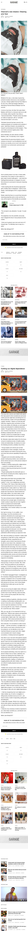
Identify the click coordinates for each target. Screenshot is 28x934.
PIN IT (15, 75)
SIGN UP (14, 244)
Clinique (12, 252)
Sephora (14, 253)
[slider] (9, 900)
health (11, 738)
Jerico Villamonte (9, 16)
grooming (20, 252)
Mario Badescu (9, 253)
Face (16, 252)
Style (2, 785)
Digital (7, 738)
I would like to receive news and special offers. (15, 247)
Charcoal (8, 252)
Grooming (3, 9)
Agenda (16, 339)
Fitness (2, 366)
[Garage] (14, 2)
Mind (14, 738)
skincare (19, 253)
